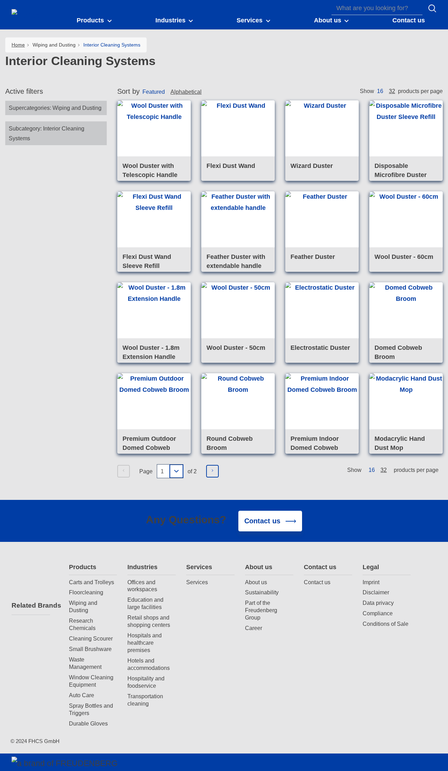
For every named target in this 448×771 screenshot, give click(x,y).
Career (253, 628)
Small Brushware (90, 649)
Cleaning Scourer (91, 638)
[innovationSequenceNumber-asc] (207, 93)
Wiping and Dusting (83, 606)
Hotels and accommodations (148, 664)
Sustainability (262, 592)
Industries (142, 567)
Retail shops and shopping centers (148, 621)
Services (199, 567)
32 (392, 91)
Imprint (371, 582)
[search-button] (432, 8)
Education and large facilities (145, 603)
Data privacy (378, 603)
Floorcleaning (86, 592)
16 (380, 91)
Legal (371, 567)
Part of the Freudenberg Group (261, 610)
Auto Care (81, 695)
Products (82, 567)
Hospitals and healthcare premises (144, 642)
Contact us (320, 567)
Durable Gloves (88, 723)
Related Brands (31, 605)
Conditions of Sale (385, 624)
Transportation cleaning (145, 700)
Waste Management (85, 663)
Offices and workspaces (142, 586)
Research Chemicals (82, 624)
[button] (94, 20)
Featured (153, 92)
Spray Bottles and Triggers (91, 709)
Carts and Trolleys (91, 582)
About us (258, 567)
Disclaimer (376, 592)
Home (18, 45)
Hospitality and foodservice (145, 682)
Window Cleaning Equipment (91, 681)
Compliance (378, 613)
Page (146, 471)
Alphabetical (186, 92)
